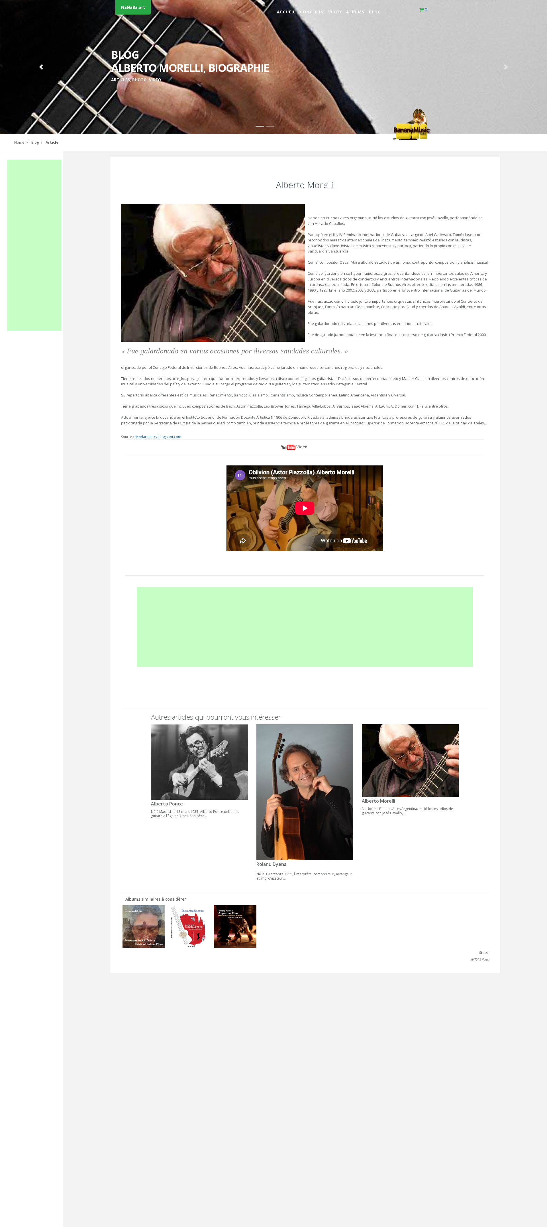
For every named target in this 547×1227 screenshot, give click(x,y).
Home (19, 142)
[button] (41, 67)
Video (335, 12)
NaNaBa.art (133, 7)
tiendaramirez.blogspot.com (158, 436)
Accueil (286, 12)
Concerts (312, 12)
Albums (355, 12)
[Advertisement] (34, 245)
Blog (375, 12)
